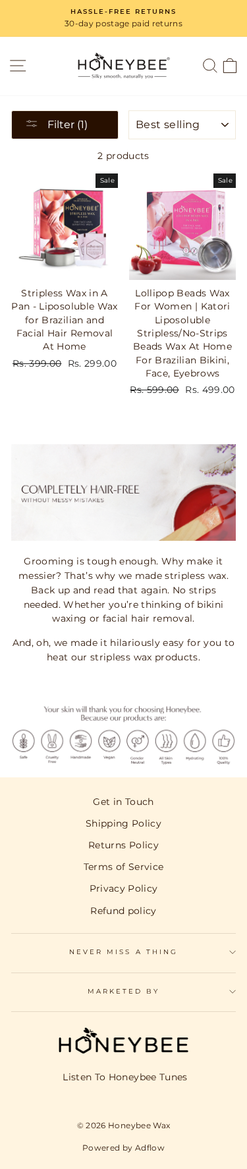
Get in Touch (123, 801)
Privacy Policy (124, 888)
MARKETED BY (124, 991)
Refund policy (123, 910)
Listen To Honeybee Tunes (125, 1077)
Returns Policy (123, 845)
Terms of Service (123, 866)
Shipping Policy (123, 823)
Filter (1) (66, 124)
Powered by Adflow (123, 1148)
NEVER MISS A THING (123, 952)
